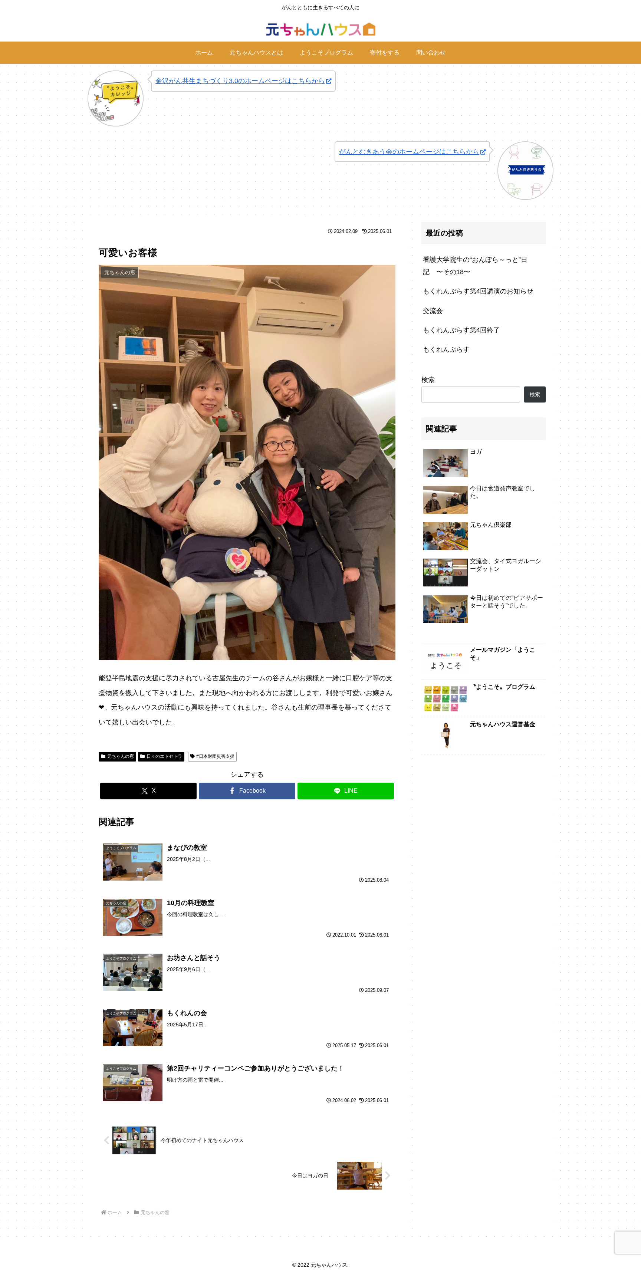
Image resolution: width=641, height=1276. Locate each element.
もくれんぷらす (446, 349)
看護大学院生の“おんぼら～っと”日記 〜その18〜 (475, 265)
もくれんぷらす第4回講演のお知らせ (478, 291)
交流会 (433, 311)
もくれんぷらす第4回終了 (461, 330)
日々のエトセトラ (164, 756)
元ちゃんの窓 (120, 756)
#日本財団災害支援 (215, 756)
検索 (428, 380)
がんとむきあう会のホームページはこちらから (409, 151)
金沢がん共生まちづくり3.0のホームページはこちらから (240, 81)
